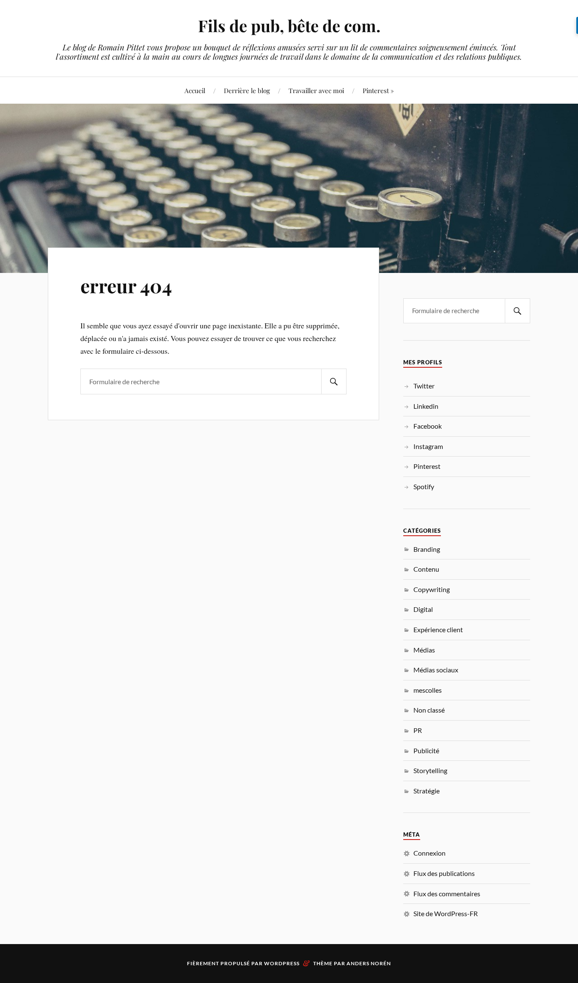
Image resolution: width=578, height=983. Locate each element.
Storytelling (430, 770)
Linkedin (425, 406)
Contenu (426, 569)
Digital (423, 609)
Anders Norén (369, 963)
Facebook (427, 426)
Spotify (423, 486)
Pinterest (426, 466)
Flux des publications (444, 873)
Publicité (426, 750)
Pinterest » (378, 90)
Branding (426, 549)
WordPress (282, 963)
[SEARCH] (334, 381)
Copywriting (431, 589)
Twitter (424, 386)
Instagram (428, 446)
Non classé (429, 710)
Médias (424, 650)
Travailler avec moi (316, 90)
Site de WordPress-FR (445, 913)
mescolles (427, 690)
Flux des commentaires (446, 893)
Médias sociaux (435, 670)
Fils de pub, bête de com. (289, 25)
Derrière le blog (247, 90)
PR (417, 730)
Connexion (429, 853)
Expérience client (438, 629)
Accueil (194, 90)
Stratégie (426, 791)
